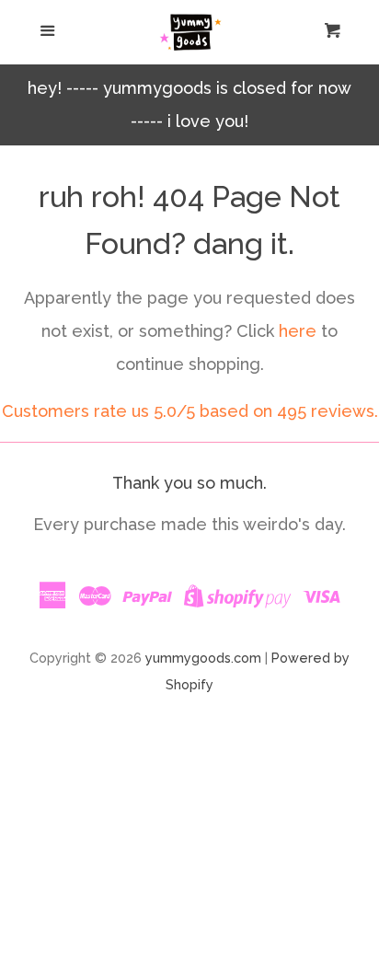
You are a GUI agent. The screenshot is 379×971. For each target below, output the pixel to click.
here (297, 331)
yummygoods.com (203, 657)
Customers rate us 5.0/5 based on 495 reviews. (190, 411)
